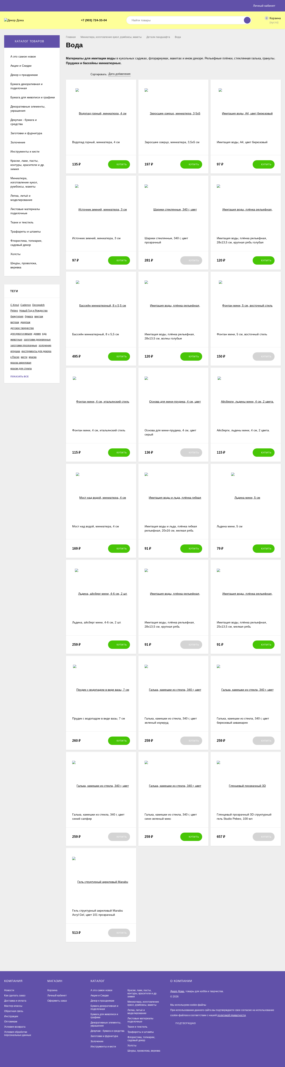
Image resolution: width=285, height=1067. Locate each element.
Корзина (52, 990)
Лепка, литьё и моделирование (136, 1012)
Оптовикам (10, 1021)
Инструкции (11, 1016)
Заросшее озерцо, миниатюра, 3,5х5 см (172, 142)
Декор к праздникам (102, 1000)
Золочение (97, 1041)
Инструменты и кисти (103, 1046)
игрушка (15, 351)
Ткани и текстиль (137, 1026)
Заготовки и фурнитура (104, 1036)
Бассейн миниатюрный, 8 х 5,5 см (95, 334)
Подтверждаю (185, 1023)
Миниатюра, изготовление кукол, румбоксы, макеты (111, 37)
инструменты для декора (36, 351)
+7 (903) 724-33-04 (94, 20)
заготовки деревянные (37, 339)
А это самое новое (101, 990)
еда (44, 333)
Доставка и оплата (15, 1000)
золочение (45, 345)
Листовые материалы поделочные (140, 1020)
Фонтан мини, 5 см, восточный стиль (242, 334)
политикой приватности (231, 1015)
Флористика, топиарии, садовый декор (141, 1039)
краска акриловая (20, 362)
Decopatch (38, 305)
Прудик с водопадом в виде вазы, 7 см (98, 718)
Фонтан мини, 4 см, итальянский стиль (98, 430)
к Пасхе (14, 357)
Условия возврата (14, 1026)
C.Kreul (14, 305)
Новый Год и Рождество (33, 310)
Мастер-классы (13, 1005)
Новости (9, 990)
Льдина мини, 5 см (229, 526)
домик (37, 333)
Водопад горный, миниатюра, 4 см (96, 142)
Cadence (25, 305)
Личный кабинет (57, 995)
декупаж (25, 322)
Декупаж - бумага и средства (107, 1030)
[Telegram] (111, 20)
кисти (24, 357)
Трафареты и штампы (140, 1032)
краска (33, 357)
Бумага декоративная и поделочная (104, 1007)
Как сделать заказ (14, 995)
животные (16, 339)
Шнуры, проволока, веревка (143, 1050)
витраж (14, 322)
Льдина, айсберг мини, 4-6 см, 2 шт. (96, 622)
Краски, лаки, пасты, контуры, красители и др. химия (142, 993)
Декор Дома (177, 991)
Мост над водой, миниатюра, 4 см (95, 526)
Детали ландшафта (158, 37)
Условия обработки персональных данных (17, 1034)
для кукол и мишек (21, 333)
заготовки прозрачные (23, 345)
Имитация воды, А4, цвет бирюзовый (242, 142)
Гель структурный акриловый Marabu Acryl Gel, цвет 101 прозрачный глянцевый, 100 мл (97, 915)
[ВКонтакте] (116, 20)
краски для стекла (21, 368)
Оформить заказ (57, 1000)
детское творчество (22, 328)
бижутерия (16, 316)
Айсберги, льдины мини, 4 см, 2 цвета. (243, 430)
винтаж (38, 316)
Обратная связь (13, 1011)
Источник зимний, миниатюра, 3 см (96, 238)
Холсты (131, 1045)
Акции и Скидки (100, 995)
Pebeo (14, 310)
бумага (29, 316)
